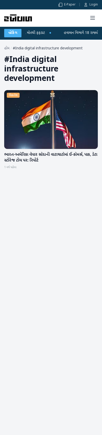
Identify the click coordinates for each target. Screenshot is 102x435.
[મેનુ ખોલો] (92, 18)
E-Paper (70, 5)
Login (93, 5)
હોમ (6, 48)
